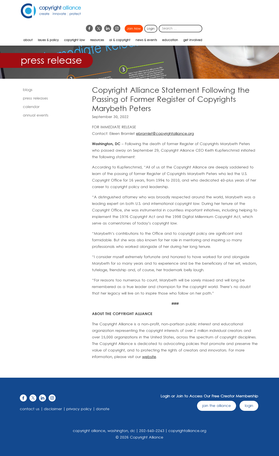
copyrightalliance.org (187, 431)
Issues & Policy (48, 40)
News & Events (146, 40)
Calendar (31, 107)
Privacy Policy (79, 409)
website (149, 357)
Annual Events (35, 115)
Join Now (134, 29)
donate (102, 409)
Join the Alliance (216, 405)
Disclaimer (53, 409)
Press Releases (35, 98)
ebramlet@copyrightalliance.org (165, 133)
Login (151, 29)
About (28, 40)
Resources (97, 40)
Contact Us (29, 409)
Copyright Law (74, 40)
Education (170, 40)
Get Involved (192, 40)
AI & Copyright (119, 40)
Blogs (27, 89)
